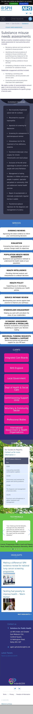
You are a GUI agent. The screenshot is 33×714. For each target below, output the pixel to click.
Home (7, 23)
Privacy (12, 694)
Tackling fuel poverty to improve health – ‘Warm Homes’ (14, 594)
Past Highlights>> (25, 614)
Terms (5, 694)
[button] (2, 536)
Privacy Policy (24, 3)
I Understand (14, 3)
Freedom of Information (23, 694)
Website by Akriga (6, 704)
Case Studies (16, 23)
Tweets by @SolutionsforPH (9, 656)
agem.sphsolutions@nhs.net (20, 647)
